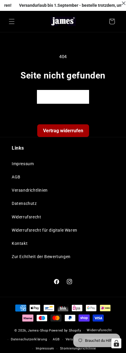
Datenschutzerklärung (29, 339)
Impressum (23, 163)
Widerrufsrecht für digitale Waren (44, 230)
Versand (72, 339)
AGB (16, 177)
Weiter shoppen (63, 96)
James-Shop (38, 330)
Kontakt (20, 243)
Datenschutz (24, 203)
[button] (11, 21)
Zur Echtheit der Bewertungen (41, 256)
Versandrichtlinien (30, 190)
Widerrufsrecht (26, 217)
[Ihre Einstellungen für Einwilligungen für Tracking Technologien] (116, 343)
